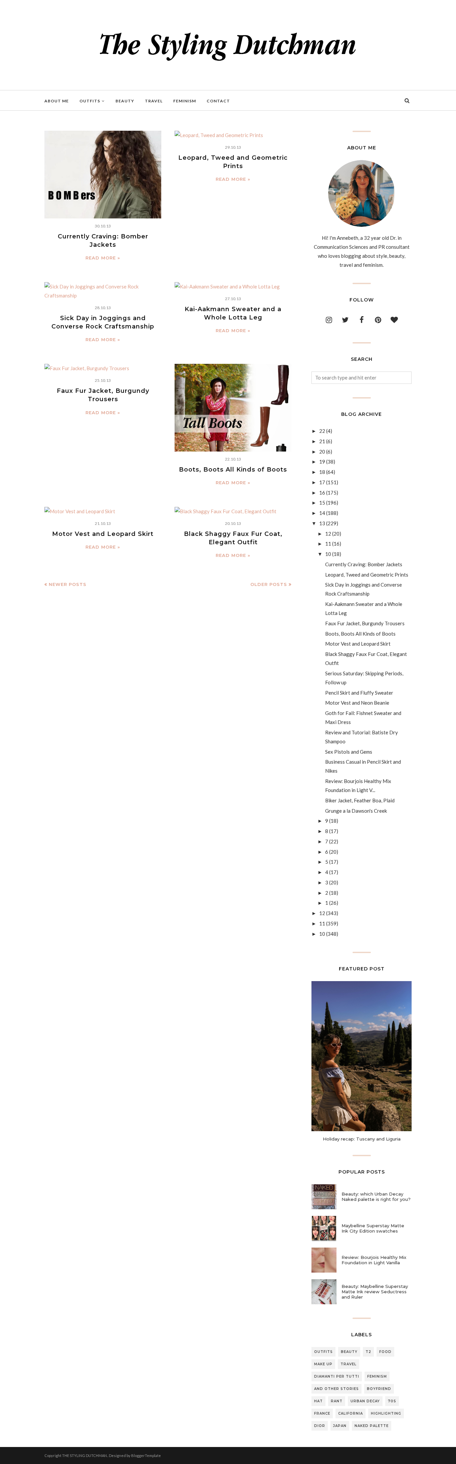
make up (323, 1364)
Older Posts (268, 584)
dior (319, 1426)
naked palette (372, 1426)
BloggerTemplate (146, 1455)
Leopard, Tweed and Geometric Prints (366, 575)
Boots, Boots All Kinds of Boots (233, 469)
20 (322, 452)
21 (322, 441)
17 (322, 482)
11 (328, 544)
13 (322, 523)
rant (337, 1401)
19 (322, 462)
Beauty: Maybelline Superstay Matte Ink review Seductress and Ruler (374, 1292)
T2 (368, 1352)
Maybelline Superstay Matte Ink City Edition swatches (372, 1228)
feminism (377, 1376)
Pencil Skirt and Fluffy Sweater (359, 693)
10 (328, 554)
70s (392, 1401)
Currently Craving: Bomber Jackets (363, 564)
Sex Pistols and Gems (348, 752)
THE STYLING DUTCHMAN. (84, 1455)
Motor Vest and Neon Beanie (357, 703)
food (385, 1352)
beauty (349, 1352)
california (350, 1413)
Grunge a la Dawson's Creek (356, 811)
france (322, 1413)
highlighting (386, 1413)
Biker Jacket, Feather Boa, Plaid (360, 800)
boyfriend (379, 1389)
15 (322, 503)
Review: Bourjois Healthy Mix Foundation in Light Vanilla (373, 1260)
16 (322, 493)
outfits (323, 1352)
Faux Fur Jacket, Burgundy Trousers (365, 623)
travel (348, 1364)
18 (322, 472)
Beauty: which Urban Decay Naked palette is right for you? (376, 1196)
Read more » (102, 257)
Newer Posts (67, 584)
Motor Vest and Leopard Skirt (103, 534)
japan (340, 1426)
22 (322, 431)
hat (318, 1401)
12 (328, 534)
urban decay (365, 1401)
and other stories (336, 1389)
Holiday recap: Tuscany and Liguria (362, 1139)
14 (322, 513)
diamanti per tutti (336, 1376)
